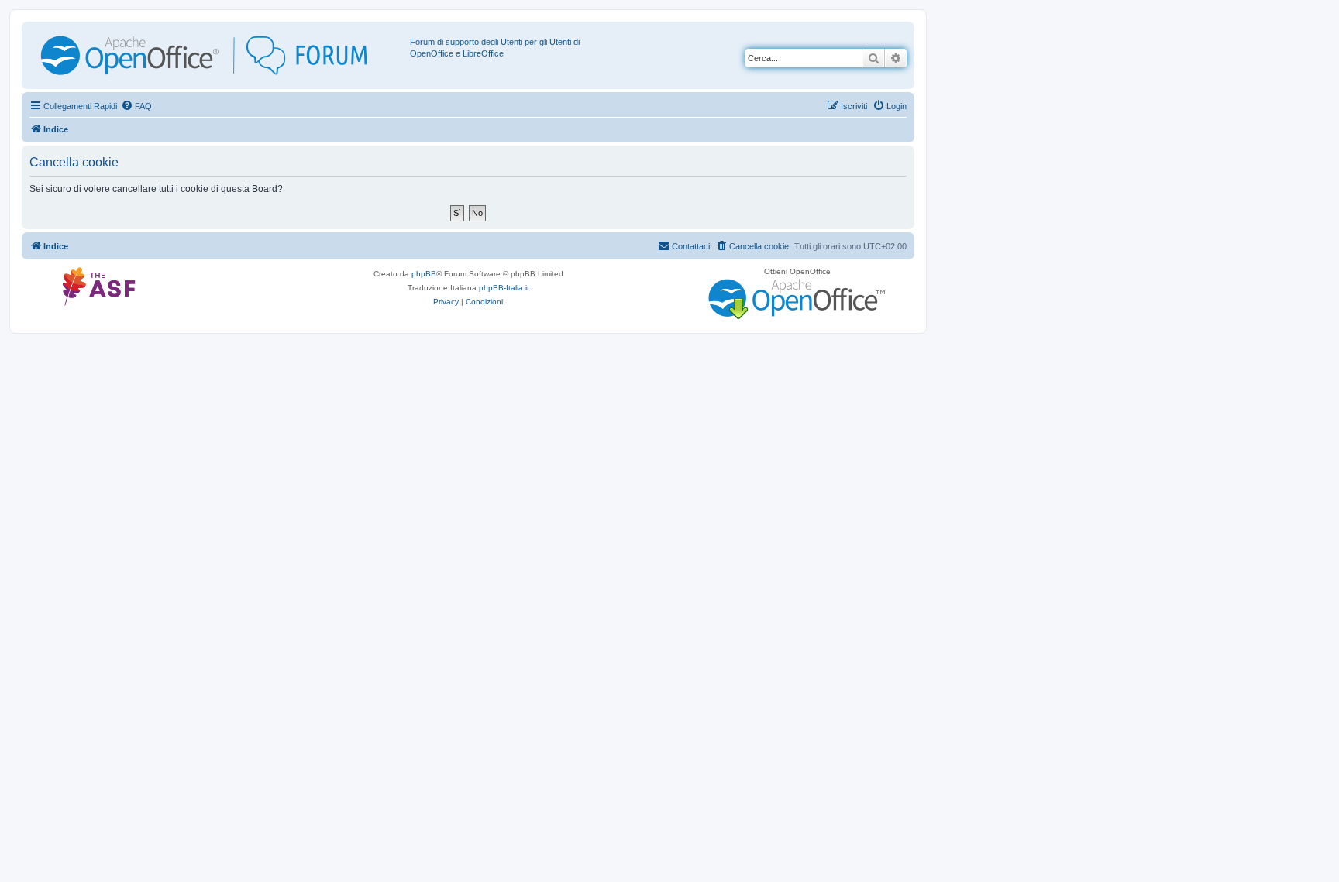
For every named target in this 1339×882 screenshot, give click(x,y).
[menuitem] (136, 106)
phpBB (423, 273)
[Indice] (218, 55)
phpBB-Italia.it (504, 287)
